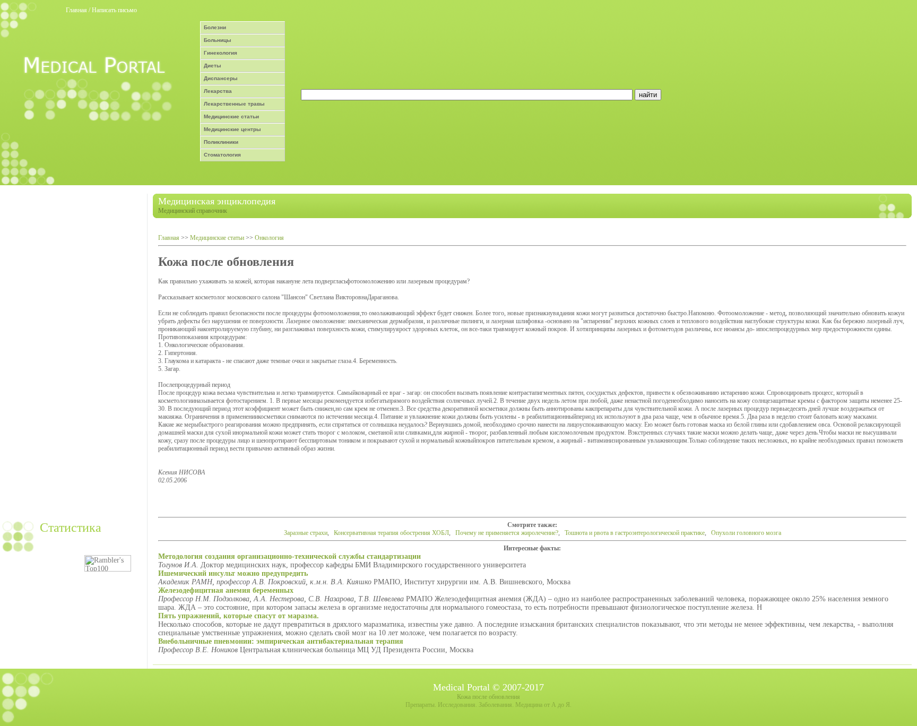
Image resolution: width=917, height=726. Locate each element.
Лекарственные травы (234, 104)
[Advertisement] (72, 353)
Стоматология (222, 155)
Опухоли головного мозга (746, 533)
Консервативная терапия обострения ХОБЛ (391, 533)
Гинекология (220, 53)
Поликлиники (221, 142)
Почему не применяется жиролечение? (506, 533)
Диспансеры (221, 78)
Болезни (215, 27)
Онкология (269, 237)
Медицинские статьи (231, 116)
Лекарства (218, 91)
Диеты (212, 65)
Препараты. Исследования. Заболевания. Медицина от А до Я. (488, 704)
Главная (76, 10)
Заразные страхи (305, 533)
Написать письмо (114, 10)
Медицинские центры (232, 129)
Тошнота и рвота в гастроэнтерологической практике (635, 533)
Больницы (217, 40)
